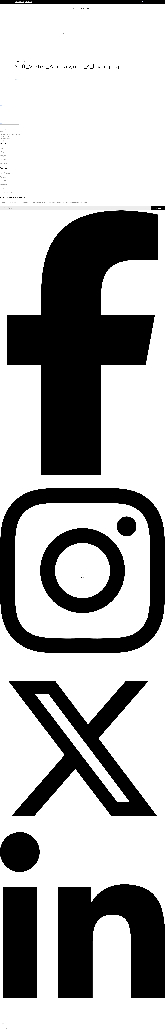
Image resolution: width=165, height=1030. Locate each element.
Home (65, 33)
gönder (157, 208)
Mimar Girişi (19, 1)
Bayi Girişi (28, 1)
